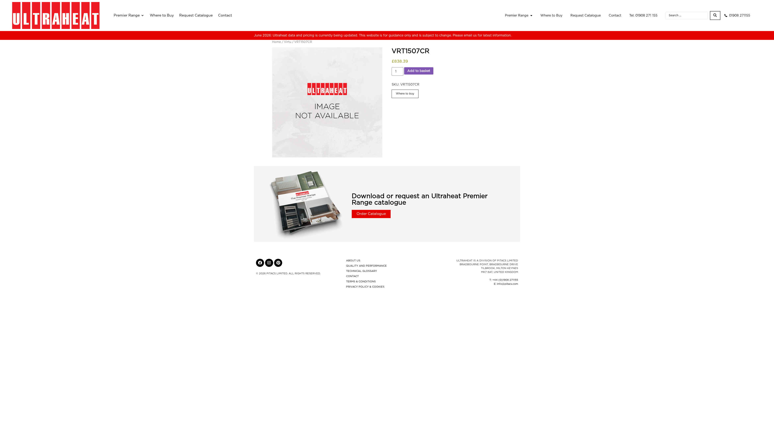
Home (276, 42)
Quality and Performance (366, 266)
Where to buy (405, 93)
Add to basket (418, 70)
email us (470, 35)
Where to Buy (551, 15)
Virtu (287, 42)
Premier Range (516, 15)
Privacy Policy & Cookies (365, 287)
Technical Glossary (361, 271)
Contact (615, 15)
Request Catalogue (585, 15)
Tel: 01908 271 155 (643, 15)
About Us (353, 260)
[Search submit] (715, 15)
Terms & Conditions (361, 281)
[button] (129, 15)
